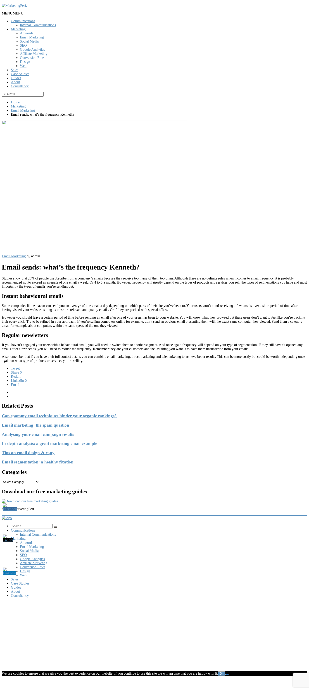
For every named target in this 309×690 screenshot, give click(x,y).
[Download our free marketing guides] (30, 501)
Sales (14, 70)
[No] (227, 674)
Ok (221, 673)
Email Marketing (32, 37)
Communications (23, 21)
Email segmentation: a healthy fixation (38, 462)
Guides (16, 78)
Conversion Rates (32, 58)
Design (25, 62)
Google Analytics (32, 49)
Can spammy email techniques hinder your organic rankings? (59, 415)
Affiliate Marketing (33, 53)
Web (23, 66)
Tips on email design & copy (28, 452)
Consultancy (20, 86)
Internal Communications (38, 25)
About (15, 82)
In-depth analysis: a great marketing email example (49, 443)
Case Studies (20, 74)
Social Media (29, 41)
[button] (13, 13)
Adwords (26, 33)
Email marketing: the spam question (35, 425)
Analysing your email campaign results (38, 434)
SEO (23, 45)
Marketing (18, 29)
